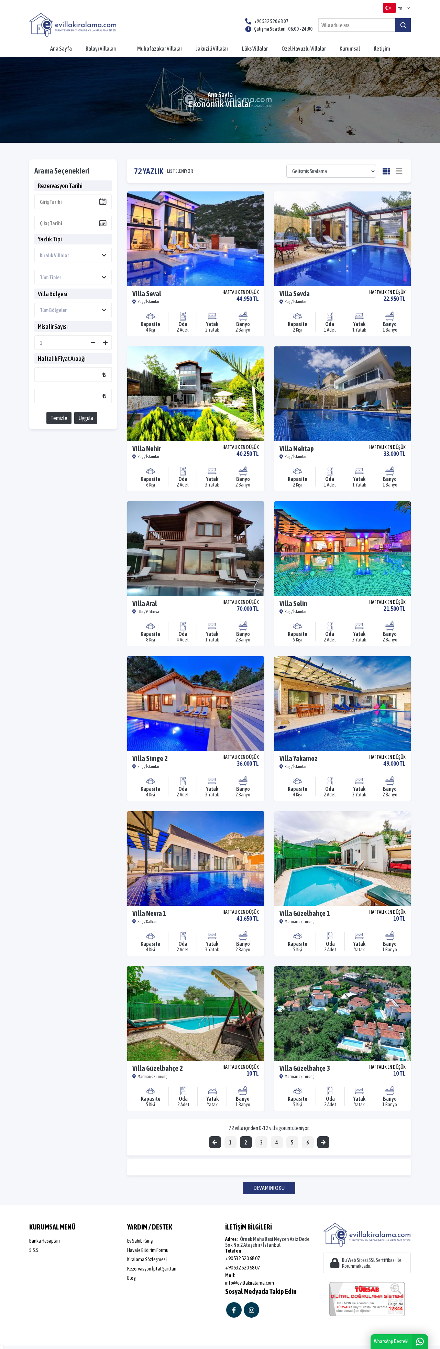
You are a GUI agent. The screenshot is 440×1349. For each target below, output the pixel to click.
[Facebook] (234, 1310)
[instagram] (251, 1310)
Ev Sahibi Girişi (140, 1241)
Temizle (59, 418)
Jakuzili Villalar (212, 48)
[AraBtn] (403, 25)
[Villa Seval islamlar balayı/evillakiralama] (195, 238)
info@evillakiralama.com (249, 1283)
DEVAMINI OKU (269, 1188)
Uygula (85, 418)
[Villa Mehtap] (342, 393)
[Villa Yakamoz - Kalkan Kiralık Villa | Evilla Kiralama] (342, 703)
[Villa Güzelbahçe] (342, 858)
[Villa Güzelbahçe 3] (342, 1013)
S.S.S (33, 1250)
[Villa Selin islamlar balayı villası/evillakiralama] (342, 548)
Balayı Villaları (101, 48)
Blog (131, 1278)
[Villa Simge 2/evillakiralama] (195, 703)
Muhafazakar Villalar (159, 48)
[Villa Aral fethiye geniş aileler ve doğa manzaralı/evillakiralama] (195, 548)
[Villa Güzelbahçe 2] (195, 1013)
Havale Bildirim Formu (147, 1250)
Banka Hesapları (44, 1241)
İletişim (382, 48)
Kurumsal (350, 48)
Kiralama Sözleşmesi (147, 1259)
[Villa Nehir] (195, 393)
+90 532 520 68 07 (242, 1258)
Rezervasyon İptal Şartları (151, 1269)
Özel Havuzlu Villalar (304, 48)
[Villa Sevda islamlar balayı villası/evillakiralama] (342, 238)
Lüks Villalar (255, 48)
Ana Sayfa (61, 48)
